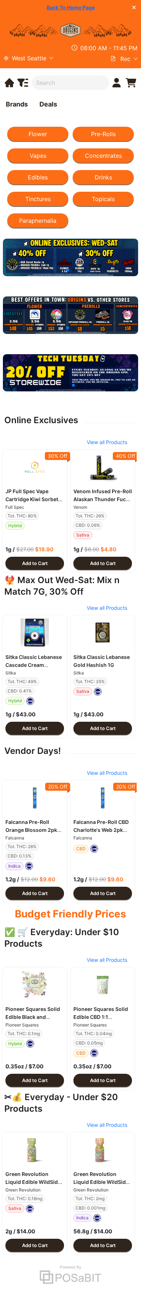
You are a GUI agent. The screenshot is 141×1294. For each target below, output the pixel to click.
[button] (34, 467)
